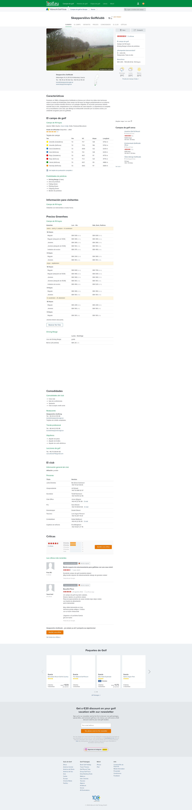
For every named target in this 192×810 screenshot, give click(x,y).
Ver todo (118, 166)
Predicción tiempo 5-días (130, 79)
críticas (50, 546)
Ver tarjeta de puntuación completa (60, 170)
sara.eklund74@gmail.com (54, 454)
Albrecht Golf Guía (58, 9)
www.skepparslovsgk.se (64, 84)
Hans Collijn (64, 126)
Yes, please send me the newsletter (96, 731)
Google (73, 578)
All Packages (95, 695)
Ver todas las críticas (53, 637)
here (77, 741)
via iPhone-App (90, 592)
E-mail (86, 501)
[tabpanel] (96, 672)
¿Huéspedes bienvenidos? (126, 50)
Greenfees (120, 59)
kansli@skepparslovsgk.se (64, 82)
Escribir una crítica (103, 547)
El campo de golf (123, 41)
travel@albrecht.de (109, 738)
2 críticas (131, 36)
